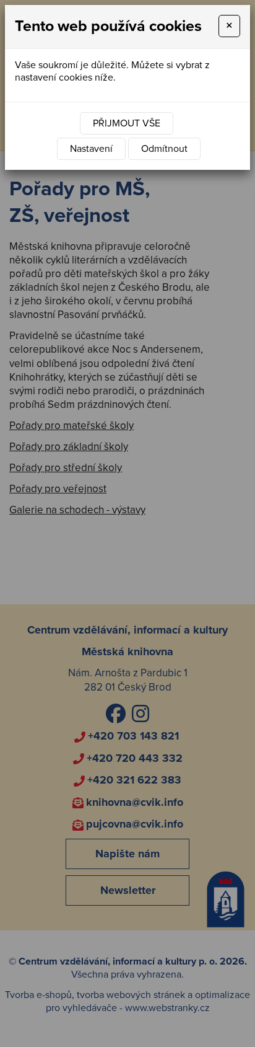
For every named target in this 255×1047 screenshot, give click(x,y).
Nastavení (91, 149)
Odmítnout (164, 149)
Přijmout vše (126, 123)
